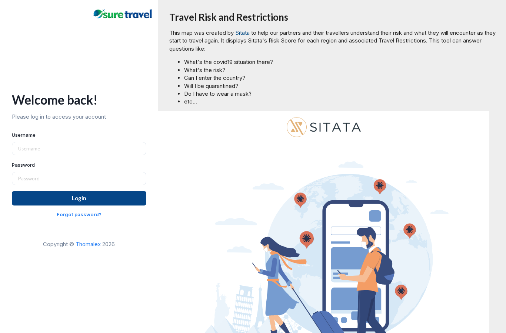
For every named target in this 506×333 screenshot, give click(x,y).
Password (23, 165)
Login (79, 198)
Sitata (242, 32)
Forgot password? (79, 214)
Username (24, 135)
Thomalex (88, 244)
